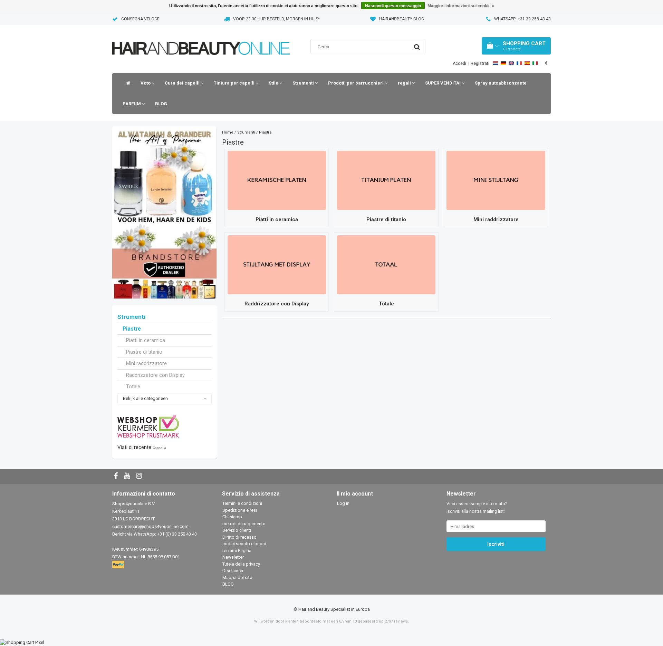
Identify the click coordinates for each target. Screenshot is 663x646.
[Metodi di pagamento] (119, 565)
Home (227, 132)
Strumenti (303, 83)
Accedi (459, 63)
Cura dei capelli (183, 83)
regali (405, 83)
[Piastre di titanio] (386, 180)
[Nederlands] (495, 63)
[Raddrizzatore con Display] (277, 264)
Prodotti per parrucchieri (356, 83)
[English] (511, 63)
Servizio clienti (236, 530)
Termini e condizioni (242, 503)
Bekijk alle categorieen (145, 398)
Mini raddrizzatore (146, 363)
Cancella (159, 448)
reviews (401, 621)
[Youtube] (128, 476)
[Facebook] (116, 476)
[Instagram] (140, 476)
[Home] (126, 83)
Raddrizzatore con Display (155, 375)
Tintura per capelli (235, 83)
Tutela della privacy (241, 564)
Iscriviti (496, 544)
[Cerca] (417, 47)
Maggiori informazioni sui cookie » (460, 5)
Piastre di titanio (144, 352)
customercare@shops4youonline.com (150, 526)
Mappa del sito (237, 577)
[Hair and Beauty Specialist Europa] (201, 39)
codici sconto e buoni (244, 543)
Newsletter (233, 557)
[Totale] (386, 264)
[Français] (519, 63)
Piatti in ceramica (145, 340)
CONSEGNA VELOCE (140, 19)
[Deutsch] (503, 63)
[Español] (527, 63)
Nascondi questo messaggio (393, 5)
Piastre (132, 329)
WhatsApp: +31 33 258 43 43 (522, 19)
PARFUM (132, 103)
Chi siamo (232, 516)
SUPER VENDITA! (443, 83)
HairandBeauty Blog (401, 19)
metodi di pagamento (244, 523)
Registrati (480, 63)
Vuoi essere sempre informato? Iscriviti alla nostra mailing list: (476, 507)
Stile (274, 83)
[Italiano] (535, 63)
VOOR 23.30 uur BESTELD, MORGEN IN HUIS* (276, 19)
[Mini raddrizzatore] (495, 180)
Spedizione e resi (239, 510)
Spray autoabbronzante (501, 83)
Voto (146, 83)
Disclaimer (232, 570)
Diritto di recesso (239, 537)
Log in (343, 503)
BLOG (161, 103)
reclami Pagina (236, 550)
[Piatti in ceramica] (277, 180)
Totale (133, 386)
